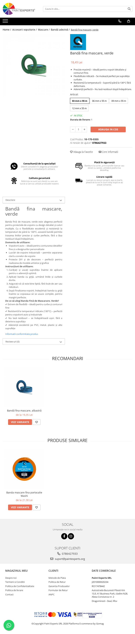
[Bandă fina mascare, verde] (34, 65)
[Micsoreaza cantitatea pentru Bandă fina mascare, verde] (72, 129)
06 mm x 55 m (99, 100)
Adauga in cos (108, 129)
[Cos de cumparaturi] (128, 21)
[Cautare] (129, 9)
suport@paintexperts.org (69, 559)
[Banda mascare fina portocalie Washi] (24, 469)
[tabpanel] (34, 65)
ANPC (51, 594)
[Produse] (6, 22)
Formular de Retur (58, 590)
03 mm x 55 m (79, 100)
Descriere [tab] (10, 200)
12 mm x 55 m (79, 108)
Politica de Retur (57, 581)
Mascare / (44, 29)
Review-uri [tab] (12, 341)
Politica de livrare (14, 590)
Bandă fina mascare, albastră (24, 410)
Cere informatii (109, 151)
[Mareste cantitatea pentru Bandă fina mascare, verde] (84, 129)
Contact (9, 594)
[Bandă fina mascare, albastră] (24, 387)
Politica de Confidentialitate (19, 586)
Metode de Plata (57, 577)
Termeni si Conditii (15, 581)
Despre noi (11, 577)
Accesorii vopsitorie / (24, 29)
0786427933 (69, 553)
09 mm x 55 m (118, 100)
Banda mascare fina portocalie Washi (24, 494)
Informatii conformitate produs (21, 334)
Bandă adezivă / (60, 29)
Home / (7, 29)
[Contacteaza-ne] (120, 21)
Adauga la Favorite (83, 151)
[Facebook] (64, 536)
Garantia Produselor (59, 586)
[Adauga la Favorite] (37, 422)
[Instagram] (71, 536)
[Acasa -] (20, 9)
